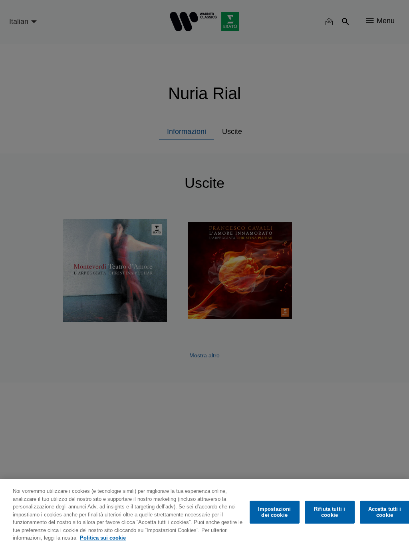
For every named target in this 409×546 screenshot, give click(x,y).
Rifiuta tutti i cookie (329, 512)
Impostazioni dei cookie (274, 512)
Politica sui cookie (103, 538)
